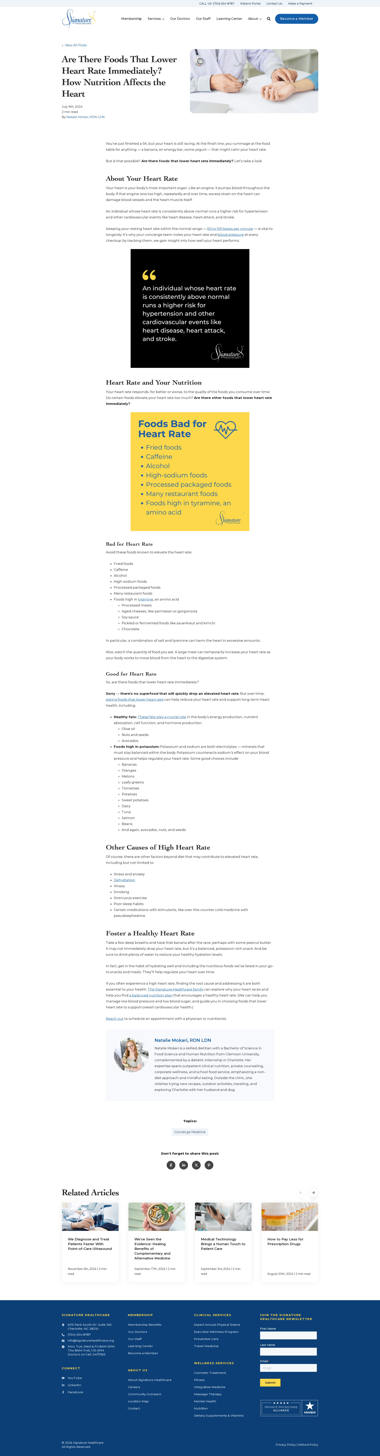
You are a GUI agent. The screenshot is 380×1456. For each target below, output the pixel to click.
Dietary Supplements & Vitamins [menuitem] (219, 1415)
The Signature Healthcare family (175, 989)
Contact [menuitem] (134, 1408)
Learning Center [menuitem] (140, 1346)
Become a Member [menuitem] (143, 1353)
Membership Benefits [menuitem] (145, 1325)
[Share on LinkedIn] (183, 1165)
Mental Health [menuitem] (205, 1401)
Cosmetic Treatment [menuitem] (210, 1373)
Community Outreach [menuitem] (144, 1394)
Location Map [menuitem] (138, 1401)
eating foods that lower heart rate (134, 699)
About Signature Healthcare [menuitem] (150, 1380)
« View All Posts (74, 45)
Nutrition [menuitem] (201, 1408)
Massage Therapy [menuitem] (207, 1394)
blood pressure (231, 235)
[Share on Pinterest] (209, 1165)
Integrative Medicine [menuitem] (209, 1387)
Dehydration (124, 880)
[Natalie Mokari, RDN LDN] (131, 1055)
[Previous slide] (301, 1192)
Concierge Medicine (190, 1132)
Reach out (115, 1019)
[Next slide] (313, 1192)
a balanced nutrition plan (151, 995)
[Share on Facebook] (171, 1165)
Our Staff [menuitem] (135, 1339)
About (253, 19)
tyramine (145, 599)
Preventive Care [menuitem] (206, 1339)
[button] (269, 19)
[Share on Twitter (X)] (196, 1165)
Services (154, 19)
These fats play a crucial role (162, 717)
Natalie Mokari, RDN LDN (85, 117)
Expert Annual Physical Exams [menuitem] (217, 1325)
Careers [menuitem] (134, 1387)
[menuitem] (216, 3)
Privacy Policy (286, 1444)
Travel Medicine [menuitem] (206, 1346)
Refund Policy (308, 1444)
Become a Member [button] (296, 19)
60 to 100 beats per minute (230, 229)
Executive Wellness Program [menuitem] (216, 1332)
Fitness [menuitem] (199, 1380)
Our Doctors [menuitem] (137, 1332)
